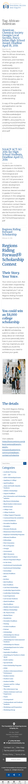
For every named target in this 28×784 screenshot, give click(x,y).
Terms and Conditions (14, 750)
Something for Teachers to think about (14, 656)
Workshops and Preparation (13, 707)
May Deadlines (8, 604)
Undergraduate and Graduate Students (13, 703)
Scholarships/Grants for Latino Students (14, 648)
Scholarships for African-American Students (12, 636)
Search (24, 463)
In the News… (8, 562)
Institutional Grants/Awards (13, 565)
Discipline (7, 526)
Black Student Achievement (13, 504)
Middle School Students (11, 607)
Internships (7, 571)
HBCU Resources (9, 554)
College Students (9, 512)
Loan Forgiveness (9, 596)
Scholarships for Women (11, 644)
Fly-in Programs (9, 546)
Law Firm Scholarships (11, 587)
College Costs (8, 509)
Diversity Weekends (10, 529)
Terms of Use (20, 754)
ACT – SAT (7, 475)
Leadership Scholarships (11, 593)
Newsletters (7, 618)
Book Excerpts (8, 507)
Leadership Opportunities (12, 590)
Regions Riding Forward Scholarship (11, 232)
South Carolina (8, 660)
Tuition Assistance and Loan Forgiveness (13, 693)
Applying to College (10, 480)
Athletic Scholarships (10, 491)
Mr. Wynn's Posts (9, 612)
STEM (5, 668)
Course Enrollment (10, 520)
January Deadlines (9, 573)
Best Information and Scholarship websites (15, 497)
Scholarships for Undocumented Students (14, 641)
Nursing (6, 624)
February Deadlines (10, 537)
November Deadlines (10, 621)
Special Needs (8, 662)
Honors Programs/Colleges (12, 559)
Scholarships (8, 632)
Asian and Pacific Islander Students (12, 487)
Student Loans (8, 679)
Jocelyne (6, 579)
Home (3, 783)
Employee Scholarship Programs (14, 534)
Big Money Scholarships (11, 501)
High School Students (11, 557)
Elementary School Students (13, 532)
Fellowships (7, 540)
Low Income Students (11, 599)
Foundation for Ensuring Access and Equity (14, 5)
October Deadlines (10, 626)
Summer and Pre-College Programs (12, 685)
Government (8, 551)
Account (19, 783)
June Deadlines (8, 585)
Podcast (6, 629)
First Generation (9, 543)
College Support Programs (12, 515)
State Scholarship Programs (12, 665)
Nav (25, 783)
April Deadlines (9, 483)
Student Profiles (9, 681)
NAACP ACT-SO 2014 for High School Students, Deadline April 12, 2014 (12, 154)
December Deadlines (10, 523)
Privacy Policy (8, 754)
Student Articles (9, 676)
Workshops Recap (9, 710)
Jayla (5, 576)
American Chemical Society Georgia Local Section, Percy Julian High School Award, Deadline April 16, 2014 (13, 38)
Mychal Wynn (8, 615)
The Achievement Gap (11, 689)
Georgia (6, 548)
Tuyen (6, 697)
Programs (14, 783)
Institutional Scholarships (12, 568)
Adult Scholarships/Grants (12, 477)
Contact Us (9, 747)
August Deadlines (9, 493)
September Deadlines (11, 652)
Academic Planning (10, 472)
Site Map (20, 747)
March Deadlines (9, 601)
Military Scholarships (10, 610)
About (8, 783)
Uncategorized (8, 699)
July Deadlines (8, 582)
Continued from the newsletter (14, 518)
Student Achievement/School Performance (13, 672)
